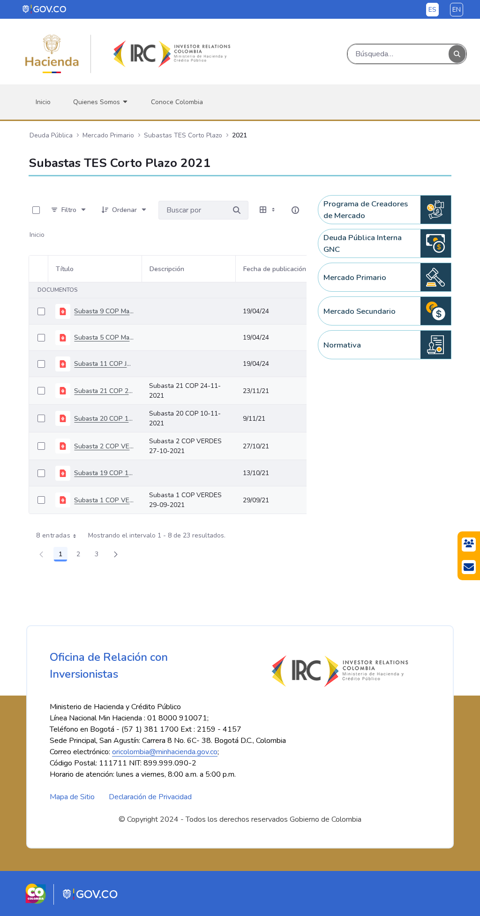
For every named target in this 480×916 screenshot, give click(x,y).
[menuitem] (43, 102)
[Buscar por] (236, 210)
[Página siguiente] (115, 554)
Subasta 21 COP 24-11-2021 (104, 390)
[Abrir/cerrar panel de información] (295, 210)
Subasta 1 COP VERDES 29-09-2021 (104, 500)
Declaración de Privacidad (150, 797)
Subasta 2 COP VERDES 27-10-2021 (104, 446)
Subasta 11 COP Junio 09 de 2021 (104, 363)
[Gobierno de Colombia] (45, 9)
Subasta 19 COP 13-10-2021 (104, 473)
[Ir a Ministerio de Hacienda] (52, 54)
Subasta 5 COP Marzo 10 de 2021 (104, 337)
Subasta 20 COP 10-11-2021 (104, 418)
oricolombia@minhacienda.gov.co (165, 752)
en (456, 9)
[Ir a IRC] (170, 54)
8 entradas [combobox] (53, 535)
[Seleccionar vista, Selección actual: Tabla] (268, 210)
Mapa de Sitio (72, 797)
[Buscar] (457, 54)
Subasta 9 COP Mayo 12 (104, 311)
